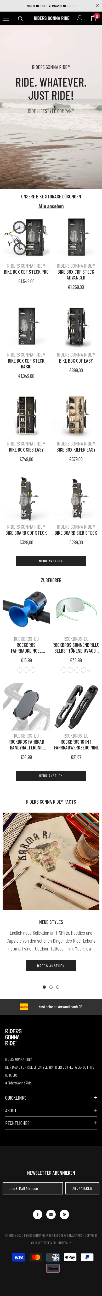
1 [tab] (42, 178)
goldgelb (70, 670)
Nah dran (97, 6)
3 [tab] (53, 178)
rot (26, 670)
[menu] (6, 18)
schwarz (19, 670)
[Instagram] (51, 1214)
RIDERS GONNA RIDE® (26, 265)
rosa (63, 670)
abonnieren (82, 1188)
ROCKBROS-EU (26, 639)
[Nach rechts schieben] (97, 648)
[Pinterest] (64, 1214)
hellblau (77, 670)
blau (32, 670)
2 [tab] (48, 178)
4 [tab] (59, 178)
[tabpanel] (51, 107)
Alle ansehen (51, 206)
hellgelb (83, 670)
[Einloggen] (80, 18)
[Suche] (21, 19)
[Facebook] (37, 1214)
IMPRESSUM (64, 1243)
